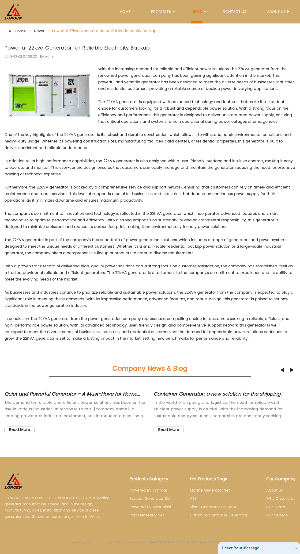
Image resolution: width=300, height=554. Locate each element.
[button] (282, 370)
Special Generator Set (150, 498)
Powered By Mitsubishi (150, 507)
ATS (193, 498)
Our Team (275, 507)
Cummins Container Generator (219, 515)
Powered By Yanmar (148, 490)
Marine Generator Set (210, 490)
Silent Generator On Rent (213, 507)
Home (125, 12)
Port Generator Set (147, 515)
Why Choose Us (280, 499)
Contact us (234, 12)
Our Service (277, 515)
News (196, 12)
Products (161, 12)
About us (276, 12)
